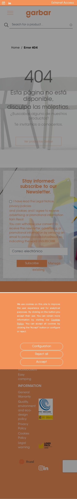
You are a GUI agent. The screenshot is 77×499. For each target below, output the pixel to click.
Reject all (41, 354)
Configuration (41, 346)
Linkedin (11, 2)
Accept (41, 362)
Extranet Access (63, 3)
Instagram (5, 2)
